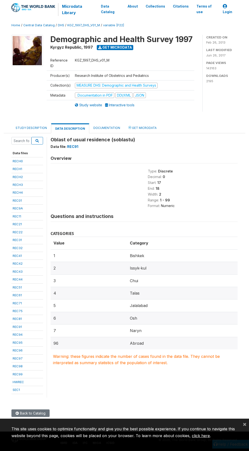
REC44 (18, 279)
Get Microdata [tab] (144, 128)
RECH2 (18, 177)
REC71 (17, 303)
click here (201, 435)
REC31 (17, 240)
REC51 (17, 287)
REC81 (17, 319)
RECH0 (18, 161)
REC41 (17, 256)
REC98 (18, 366)
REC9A (18, 208)
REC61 (17, 295)
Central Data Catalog (39, 25)
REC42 (18, 263)
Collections (155, 6)
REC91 (17, 327)
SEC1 (16, 390)
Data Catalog (108, 9)
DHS (61, 25)
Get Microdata (117, 47)
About (133, 6)
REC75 (18, 311)
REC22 (18, 232)
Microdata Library (72, 9)
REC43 (18, 271)
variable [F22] (113, 25)
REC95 (18, 342)
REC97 (18, 358)
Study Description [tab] (31, 128)
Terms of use (204, 9)
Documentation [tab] (106, 128)
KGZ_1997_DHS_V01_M (83, 25)
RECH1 (17, 169)
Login (227, 12)
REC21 (17, 224)
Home (15, 25)
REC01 (17, 200)
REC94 (18, 334)
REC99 (18, 374)
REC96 (18, 350)
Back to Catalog (32, 413)
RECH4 (18, 192)
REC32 (18, 248)
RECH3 (18, 185)
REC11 (17, 216)
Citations (181, 6)
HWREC (18, 382)
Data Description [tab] (70, 128)
